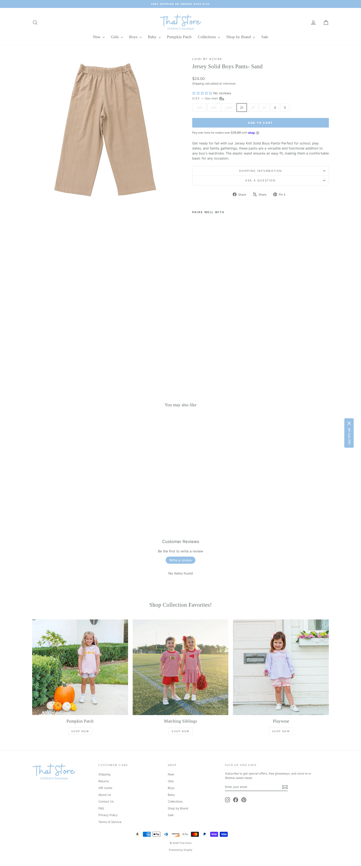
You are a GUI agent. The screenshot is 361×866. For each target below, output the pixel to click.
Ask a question (260, 180)
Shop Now (80, 731)
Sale (264, 37)
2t (241, 107)
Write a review (180, 560)
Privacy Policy (108, 815)
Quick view (67, 484)
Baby (153, 37)
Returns (103, 781)
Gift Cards (105, 788)
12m (199, 107)
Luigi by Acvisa (207, 59)
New (97, 37)
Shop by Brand (239, 37)
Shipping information (260, 170)
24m (228, 107)
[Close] (349, 423)
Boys (134, 37)
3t (253, 107)
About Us (104, 794)
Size (205, 98)
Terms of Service (109, 822)
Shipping (198, 83)
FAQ (101, 808)
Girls (115, 37)
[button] (202, 93)
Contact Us (106, 801)
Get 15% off (349, 436)
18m (214, 107)
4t (264, 107)
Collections (207, 37)
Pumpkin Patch (179, 37)
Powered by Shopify (180, 849)
